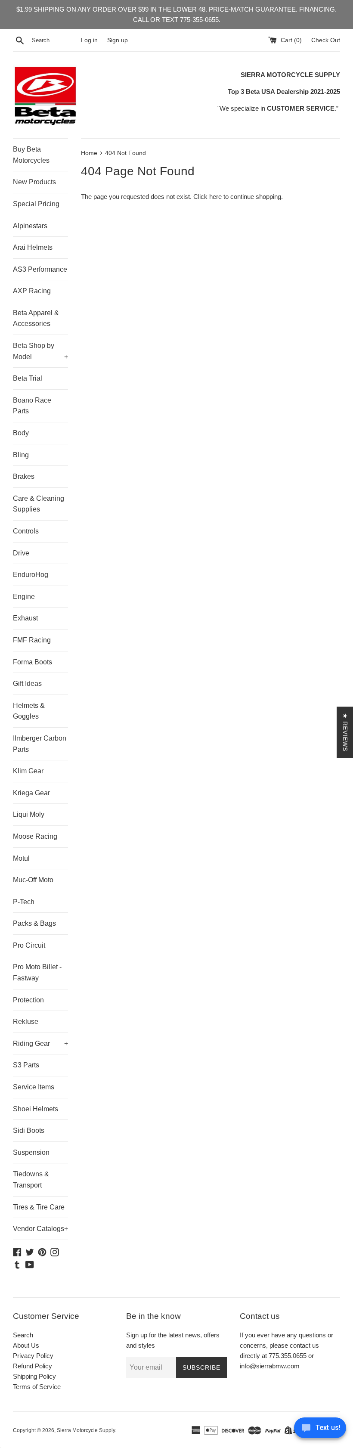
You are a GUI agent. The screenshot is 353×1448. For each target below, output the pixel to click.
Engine (24, 596)
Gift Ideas (27, 683)
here (215, 196)
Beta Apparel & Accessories (36, 318)
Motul (21, 858)
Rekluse (25, 1021)
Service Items (33, 1087)
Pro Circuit (29, 945)
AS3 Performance (40, 269)
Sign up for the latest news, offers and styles (173, 1340)
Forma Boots (32, 662)
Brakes (23, 476)
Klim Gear (28, 771)
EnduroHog (30, 574)
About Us (26, 1345)
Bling (21, 455)
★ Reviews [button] (345, 732)
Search (23, 1335)
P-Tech (23, 901)
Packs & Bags (34, 923)
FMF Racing (32, 640)
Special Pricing (36, 204)
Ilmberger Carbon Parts (39, 744)
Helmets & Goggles (29, 711)
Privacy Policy (33, 1355)
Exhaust (25, 618)
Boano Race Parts (32, 406)
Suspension (31, 1152)
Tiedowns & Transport (31, 1179)
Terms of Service (37, 1386)
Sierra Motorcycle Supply (86, 1430)
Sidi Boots (28, 1130)
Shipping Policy (34, 1376)
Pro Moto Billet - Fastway (37, 972)
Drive (21, 553)
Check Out (325, 40)
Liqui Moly (28, 814)
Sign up (117, 40)
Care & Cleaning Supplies (38, 504)
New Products (34, 182)
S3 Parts (26, 1065)
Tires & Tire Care (39, 1207)
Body (21, 433)
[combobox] (54, 40)
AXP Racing (32, 291)
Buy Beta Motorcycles (31, 155)
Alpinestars (30, 225)
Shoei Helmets (35, 1109)
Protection (28, 1000)
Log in (89, 40)
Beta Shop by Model (40, 351)
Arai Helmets (33, 247)
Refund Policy (32, 1366)
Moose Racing (35, 836)
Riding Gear (40, 1043)
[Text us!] (320, 1430)
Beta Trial (27, 378)
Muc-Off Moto (33, 880)
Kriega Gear (31, 793)
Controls (26, 531)
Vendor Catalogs (40, 1228)
